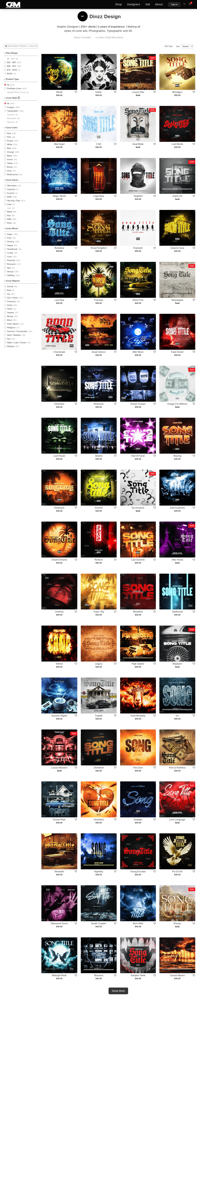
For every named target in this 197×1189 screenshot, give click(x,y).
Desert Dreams (59, 560)
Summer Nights (59, 715)
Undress (59, 611)
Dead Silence (99, 352)
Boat (9, 290)
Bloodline (138, 611)
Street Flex (137, 300)
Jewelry (10, 312)
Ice (177, 715)
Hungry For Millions (177, 404)
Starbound (177, 611)
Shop (118, 4)
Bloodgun (177, 92)
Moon (9, 320)
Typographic (12, 111)
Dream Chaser (138, 404)
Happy (10, 245)
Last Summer (138, 560)
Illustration (11, 118)
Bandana (59, 248)
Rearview (99, 404)
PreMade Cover (14, 88)
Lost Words (177, 144)
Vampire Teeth (138, 975)
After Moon (137, 352)
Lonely (10, 253)
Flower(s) (11, 301)
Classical (11, 189)
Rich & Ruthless (177, 767)
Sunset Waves (177, 975)
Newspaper (177, 300)
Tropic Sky (98, 611)
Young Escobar (138, 871)
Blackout (98, 975)
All (8, 85)
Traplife (99, 715)
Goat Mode (138, 144)
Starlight (138, 819)
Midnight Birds (59, 975)
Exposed (137, 248)
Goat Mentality (138, 715)
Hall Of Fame (138, 456)
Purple (10, 141)
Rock (9, 223)
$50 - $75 (11, 66)
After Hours (177, 560)
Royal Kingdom (99, 248)
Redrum (99, 560)
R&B (9, 219)
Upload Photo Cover (16, 92)
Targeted (138, 196)
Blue (9, 148)
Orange (10, 152)
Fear (9, 238)
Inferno (59, 664)
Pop (9, 215)
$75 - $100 (12, 70)
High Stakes (138, 664)
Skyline (99, 456)
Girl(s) (10, 305)
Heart (9, 309)
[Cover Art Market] (10, 4)
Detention (59, 404)
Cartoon (10, 114)
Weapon (11, 346)
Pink (9, 137)
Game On (177, 196)
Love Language (177, 819)
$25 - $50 (11, 62)
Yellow (10, 163)
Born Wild (138, 923)
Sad (9, 268)
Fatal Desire (177, 352)
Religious (11, 327)
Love (9, 256)
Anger (10, 234)
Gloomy (10, 241)
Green (10, 159)
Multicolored (12, 174)
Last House (59, 456)
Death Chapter (98, 923)
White (9, 144)
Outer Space (13, 324)
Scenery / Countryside (17, 331)
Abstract (11, 122)
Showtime (99, 767)
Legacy (98, 664)
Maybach (177, 664)
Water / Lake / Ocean (16, 342)
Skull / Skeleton (14, 335)
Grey (9, 171)
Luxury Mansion (59, 767)
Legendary (98, 196)
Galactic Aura (177, 248)
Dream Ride (59, 819)
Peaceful (11, 260)
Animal (10, 286)
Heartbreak (12, 249)
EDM (9, 197)
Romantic (11, 264)
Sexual (10, 271)
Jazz (9, 208)
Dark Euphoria (177, 508)
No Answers (138, 508)
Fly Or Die (177, 871)
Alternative (12, 185)
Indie (9, 204)
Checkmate (59, 352)
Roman (177, 923)
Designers (133, 4)
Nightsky (98, 871)
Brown (10, 167)
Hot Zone (138, 767)
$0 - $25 (11, 59)
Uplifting (10, 275)
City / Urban (12, 297)
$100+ (10, 73)
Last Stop (59, 300)
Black (9, 156)
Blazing (177, 456)
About (159, 4)
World (59, 92)
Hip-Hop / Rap (13, 200)
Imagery (11, 107)
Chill (98, 144)
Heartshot (99, 819)
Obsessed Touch (59, 923)
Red (9, 133)
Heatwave (59, 508)
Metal (9, 212)
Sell (147, 4)
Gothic (98, 92)
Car (8, 294)
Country (10, 193)
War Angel (59, 144)
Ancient (99, 508)
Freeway (98, 300)
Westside (59, 871)
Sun (9, 339)
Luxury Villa (138, 92)
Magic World (59, 196)
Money (10, 316)
